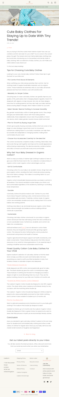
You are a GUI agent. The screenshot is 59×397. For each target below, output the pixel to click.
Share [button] (10, 47)
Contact (32, 369)
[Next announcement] (56, 7)
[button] (3, 2)
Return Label (33, 358)
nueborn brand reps (23, 376)
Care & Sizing (34, 365)
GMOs (24, 227)
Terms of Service (22, 365)
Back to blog (30, 334)
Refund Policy (21, 369)
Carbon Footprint (22, 372)
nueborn (27, 394)
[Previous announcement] (3, 7)
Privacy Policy (21, 362)
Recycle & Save (34, 362)
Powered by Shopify (33, 394)
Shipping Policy (21, 358)
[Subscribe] (41, 351)
